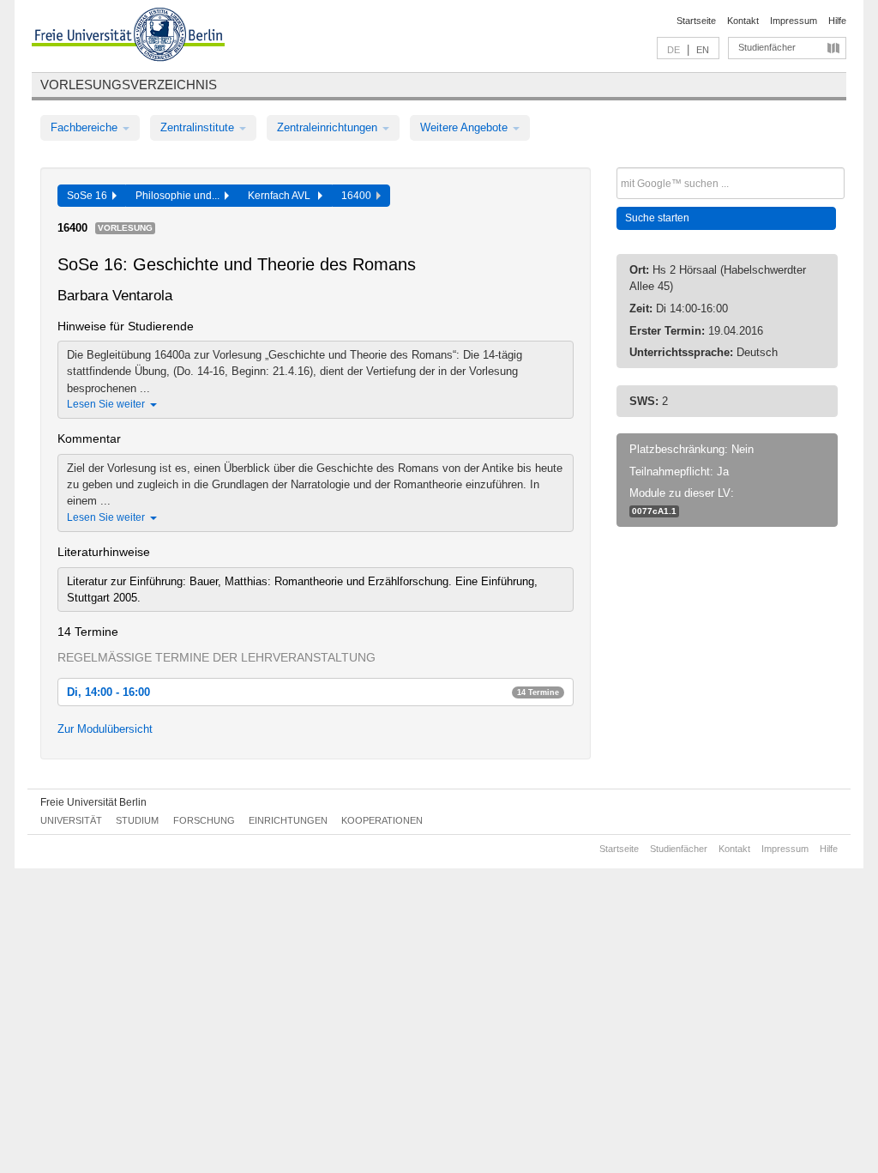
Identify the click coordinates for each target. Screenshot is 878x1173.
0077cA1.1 (654, 511)
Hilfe (837, 20)
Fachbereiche (86, 127)
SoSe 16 (89, 195)
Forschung (204, 820)
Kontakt (743, 20)
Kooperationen (382, 820)
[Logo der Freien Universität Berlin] (128, 37)
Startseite (696, 20)
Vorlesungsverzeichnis (128, 84)
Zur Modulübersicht (105, 729)
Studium (137, 820)
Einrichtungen (288, 820)
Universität (71, 820)
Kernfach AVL (283, 195)
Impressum (793, 20)
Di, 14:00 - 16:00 (313, 692)
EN (702, 50)
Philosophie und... (180, 195)
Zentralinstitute (199, 127)
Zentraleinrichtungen (329, 127)
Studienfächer (767, 47)
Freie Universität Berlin (93, 802)
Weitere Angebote (465, 127)
